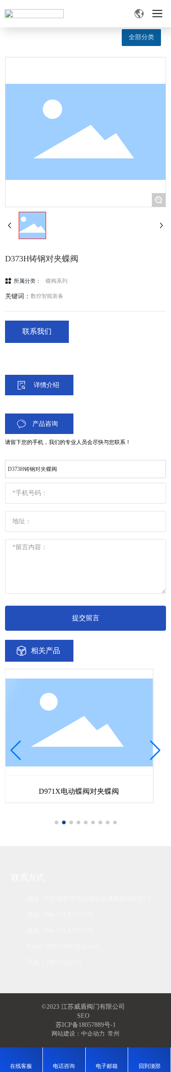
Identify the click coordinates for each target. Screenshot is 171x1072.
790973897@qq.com (73, 946)
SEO (83, 1015)
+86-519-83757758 (68, 914)
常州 (113, 1033)
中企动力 (93, 1033)
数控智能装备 (47, 296)
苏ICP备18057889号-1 (86, 1024)
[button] (56, 822)
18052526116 (63, 962)
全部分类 (141, 37)
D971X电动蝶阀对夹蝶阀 (79, 791)
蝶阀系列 (56, 281)
